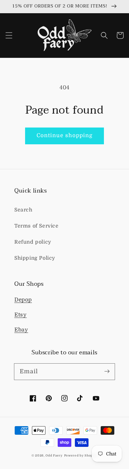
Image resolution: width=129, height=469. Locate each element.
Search (23, 210)
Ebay (21, 329)
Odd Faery (54, 455)
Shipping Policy (34, 258)
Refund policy (32, 242)
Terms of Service (36, 226)
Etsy (20, 314)
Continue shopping (64, 135)
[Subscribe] (107, 371)
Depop (23, 299)
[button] (9, 35)
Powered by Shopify (81, 455)
